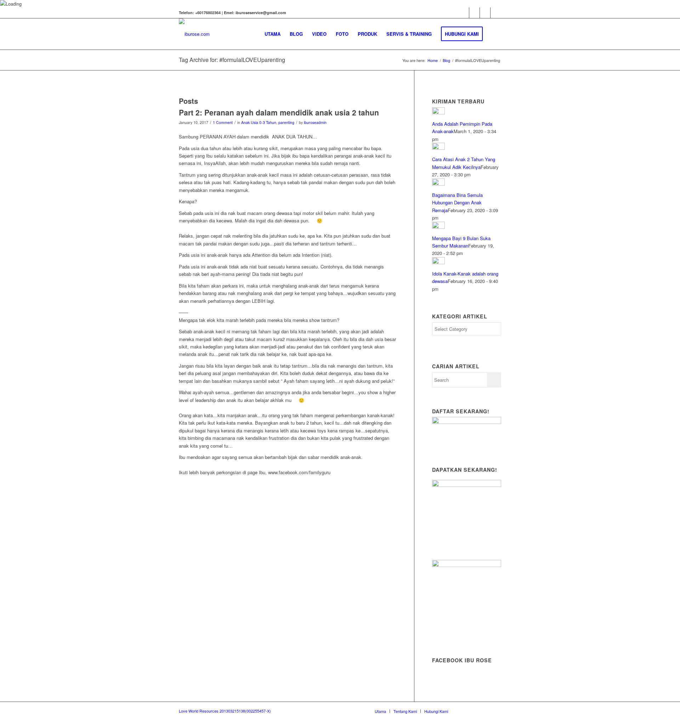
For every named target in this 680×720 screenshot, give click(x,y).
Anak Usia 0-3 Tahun (258, 122)
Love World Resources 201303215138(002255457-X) (225, 711)
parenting (286, 122)
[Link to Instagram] (485, 12)
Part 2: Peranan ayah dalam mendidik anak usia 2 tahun (279, 112)
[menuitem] (272, 34)
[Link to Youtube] (474, 12)
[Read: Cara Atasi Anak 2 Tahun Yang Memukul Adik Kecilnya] (438, 147)
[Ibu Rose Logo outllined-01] (194, 34)
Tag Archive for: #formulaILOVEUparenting (232, 60)
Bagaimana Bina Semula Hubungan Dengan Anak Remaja (457, 203)
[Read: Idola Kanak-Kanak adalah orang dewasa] (438, 262)
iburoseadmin (315, 122)
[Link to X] (496, 12)
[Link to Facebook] (464, 12)
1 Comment (223, 122)
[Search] (494, 34)
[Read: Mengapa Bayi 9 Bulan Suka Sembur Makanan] (438, 226)
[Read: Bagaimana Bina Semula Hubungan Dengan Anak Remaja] (438, 183)
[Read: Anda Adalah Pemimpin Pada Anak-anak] (438, 112)
